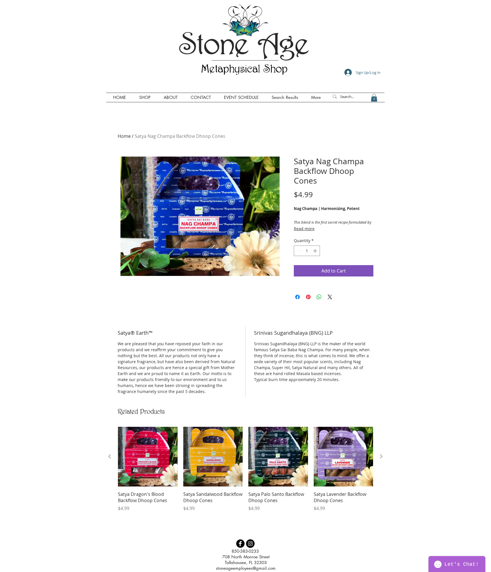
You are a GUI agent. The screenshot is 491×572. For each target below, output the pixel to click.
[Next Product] (381, 456)
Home (124, 136)
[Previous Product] (109, 456)
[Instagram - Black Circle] (250, 543)
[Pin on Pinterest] (308, 297)
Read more (304, 228)
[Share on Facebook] (297, 297)
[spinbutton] (307, 251)
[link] (374, 97)
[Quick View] (148, 456)
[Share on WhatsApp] (319, 297)
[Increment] (315, 251)
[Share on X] (329, 297)
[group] (245, 469)
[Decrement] (298, 251)
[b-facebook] (240, 543)
